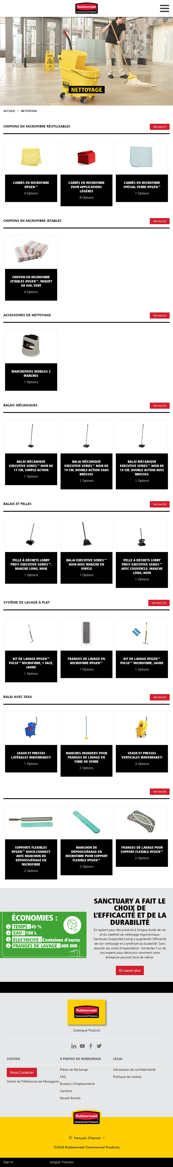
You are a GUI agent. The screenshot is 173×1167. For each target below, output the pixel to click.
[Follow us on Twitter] (99, 1046)
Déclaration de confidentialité (134, 1070)
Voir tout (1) (159, 221)
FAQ (63, 1077)
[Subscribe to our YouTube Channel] (82, 1046)
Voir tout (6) (159, 504)
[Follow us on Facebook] (91, 1046)
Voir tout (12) (159, 602)
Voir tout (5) (159, 697)
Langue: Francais (61, 1162)
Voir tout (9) (159, 791)
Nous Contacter (22, 1072)
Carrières (66, 1091)
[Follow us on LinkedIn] (74, 1046)
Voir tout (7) (159, 126)
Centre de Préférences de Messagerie (33, 1081)
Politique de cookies (127, 1077)
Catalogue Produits (86, 1030)
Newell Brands (70, 1098)
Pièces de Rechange (74, 1070)
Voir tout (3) (159, 405)
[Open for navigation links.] (164, 8)
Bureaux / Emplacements (77, 1084)
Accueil (9, 111)
